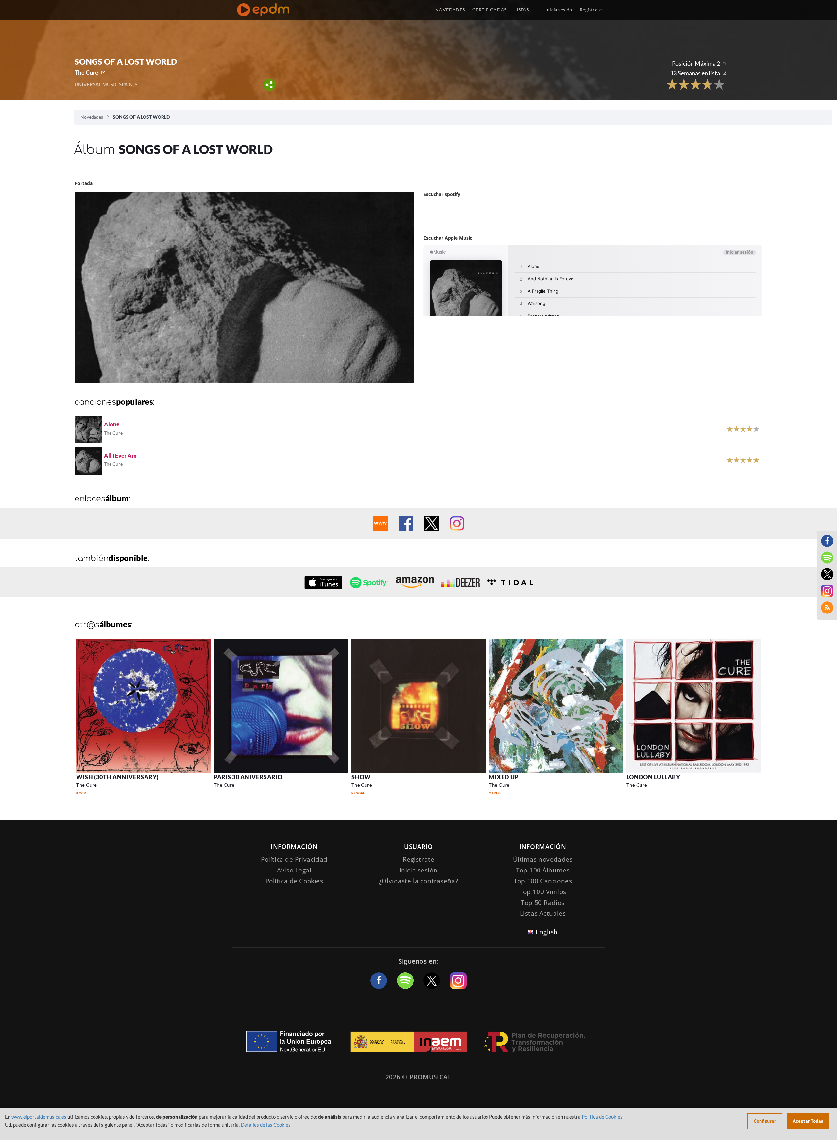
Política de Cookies (294, 881)
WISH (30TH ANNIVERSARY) (117, 777)
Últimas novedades (543, 859)
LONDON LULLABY (653, 777)
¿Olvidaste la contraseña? (418, 881)
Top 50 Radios (542, 902)
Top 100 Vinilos (542, 892)
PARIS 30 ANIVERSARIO (248, 777)
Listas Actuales (543, 913)
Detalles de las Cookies (266, 1125)
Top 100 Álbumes (543, 870)
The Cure (86, 72)
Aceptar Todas (808, 1121)
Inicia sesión (558, 9)
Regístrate (591, 9)
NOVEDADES (450, 9)
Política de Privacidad (294, 859)
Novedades (91, 117)
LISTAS (521, 9)
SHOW (361, 777)
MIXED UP (503, 777)
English (547, 932)
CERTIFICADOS (489, 9)
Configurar (765, 1121)
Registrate (419, 859)
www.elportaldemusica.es (38, 1117)
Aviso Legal (294, 870)
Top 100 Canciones (543, 881)
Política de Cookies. (602, 1117)
